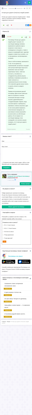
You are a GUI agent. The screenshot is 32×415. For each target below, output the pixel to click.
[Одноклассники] (30, 25)
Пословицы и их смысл (15, 256)
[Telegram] (26, 25)
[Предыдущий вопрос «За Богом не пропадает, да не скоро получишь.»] (27, 8)
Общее (5, 8)
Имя (3, 141)
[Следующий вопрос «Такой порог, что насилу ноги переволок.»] (30, 8)
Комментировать (12, 129)
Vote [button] (4, 241)
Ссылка (28, 129)
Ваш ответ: (5, 146)
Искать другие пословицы (16, 206)
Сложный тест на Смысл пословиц (18, 176)
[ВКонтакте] (28, 25)
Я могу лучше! (25, 183)
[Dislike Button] (10, 25)
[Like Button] (3, 25)
